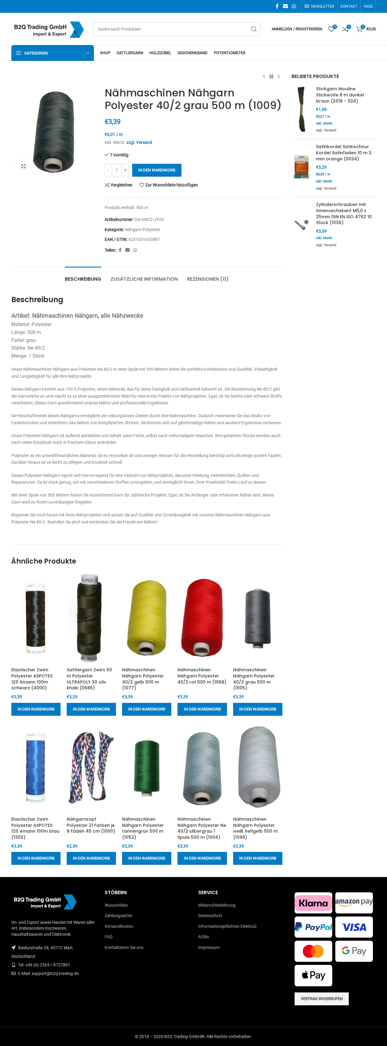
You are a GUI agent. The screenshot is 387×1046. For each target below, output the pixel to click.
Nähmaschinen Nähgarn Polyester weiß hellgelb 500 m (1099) (255, 828)
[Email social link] (285, 6)
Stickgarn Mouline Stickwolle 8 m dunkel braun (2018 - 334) (340, 95)
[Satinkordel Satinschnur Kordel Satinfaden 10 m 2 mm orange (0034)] (301, 168)
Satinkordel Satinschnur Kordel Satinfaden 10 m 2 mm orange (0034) (343, 153)
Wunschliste (116, 905)
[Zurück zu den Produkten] (271, 77)
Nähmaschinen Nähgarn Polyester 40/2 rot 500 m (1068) (201, 676)
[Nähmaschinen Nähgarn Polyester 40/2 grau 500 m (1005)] (257, 618)
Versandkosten (119, 926)
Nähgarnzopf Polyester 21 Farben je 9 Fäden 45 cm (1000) (91, 825)
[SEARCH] (254, 29)
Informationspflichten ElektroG (227, 926)
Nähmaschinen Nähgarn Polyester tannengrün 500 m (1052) (143, 828)
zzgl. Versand (139, 142)
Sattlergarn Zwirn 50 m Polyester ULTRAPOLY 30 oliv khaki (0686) (89, 679)
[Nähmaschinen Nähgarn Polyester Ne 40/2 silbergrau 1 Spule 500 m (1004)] (202, 768)
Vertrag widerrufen (322, 998)
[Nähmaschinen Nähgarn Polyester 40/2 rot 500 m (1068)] (202, 618)
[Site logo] (49, 28)
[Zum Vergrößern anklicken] (23, 166)
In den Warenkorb (156, 170)
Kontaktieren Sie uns (124, 947)
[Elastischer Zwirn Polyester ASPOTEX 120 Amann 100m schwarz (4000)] (36, 618)
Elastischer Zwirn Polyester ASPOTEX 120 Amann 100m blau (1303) (35, 828)
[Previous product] (264, 77)
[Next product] (278, 77)
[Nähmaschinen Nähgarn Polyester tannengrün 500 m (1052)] (146, 768)
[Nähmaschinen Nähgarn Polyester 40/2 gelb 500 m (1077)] (146, 618)
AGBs (203, 936)
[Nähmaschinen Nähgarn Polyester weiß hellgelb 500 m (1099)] (257, 768)
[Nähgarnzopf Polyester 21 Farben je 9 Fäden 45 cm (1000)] (91, 768)
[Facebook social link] (277, 6)
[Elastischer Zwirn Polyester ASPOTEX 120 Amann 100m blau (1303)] (36, 768)
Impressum (209, 947)
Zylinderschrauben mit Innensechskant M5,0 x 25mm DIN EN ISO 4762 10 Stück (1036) (344, 214)
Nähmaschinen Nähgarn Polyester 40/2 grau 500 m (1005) (254, 679)
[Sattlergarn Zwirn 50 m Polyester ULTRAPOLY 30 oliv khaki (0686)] (91, 618)
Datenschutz (210, 915)
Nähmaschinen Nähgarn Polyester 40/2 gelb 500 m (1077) (143, 679)
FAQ (109, 936)
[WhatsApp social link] (294, 6)
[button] (36, 709)
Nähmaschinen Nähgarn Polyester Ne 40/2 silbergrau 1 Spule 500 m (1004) (201, 828)
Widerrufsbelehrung (217, 905)
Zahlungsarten (118, 915)
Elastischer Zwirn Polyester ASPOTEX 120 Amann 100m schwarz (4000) (32, 679)
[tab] (83, 276)
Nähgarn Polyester (142, 229)
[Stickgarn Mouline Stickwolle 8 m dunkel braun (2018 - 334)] (301, 110)
